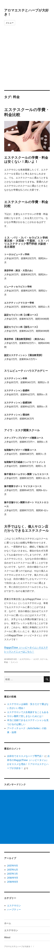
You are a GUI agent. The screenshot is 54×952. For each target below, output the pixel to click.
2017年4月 (12, 869)
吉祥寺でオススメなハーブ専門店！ (25, 756)
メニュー (10, 22)
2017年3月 (12, 873)
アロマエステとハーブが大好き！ (26, 12)
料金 (6, 662)
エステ (36, 659)
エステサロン (25, 659)
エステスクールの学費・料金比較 (27, 111)
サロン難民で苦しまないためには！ (25, 716)
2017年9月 (12, 865)
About (7, 937)
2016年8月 (12, 881)
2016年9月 (12, 877)
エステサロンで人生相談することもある (28, 712)
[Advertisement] (27, 62)
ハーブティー (14, 909)
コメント (14, 662)
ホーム (7, 923)
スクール (44, 659)
